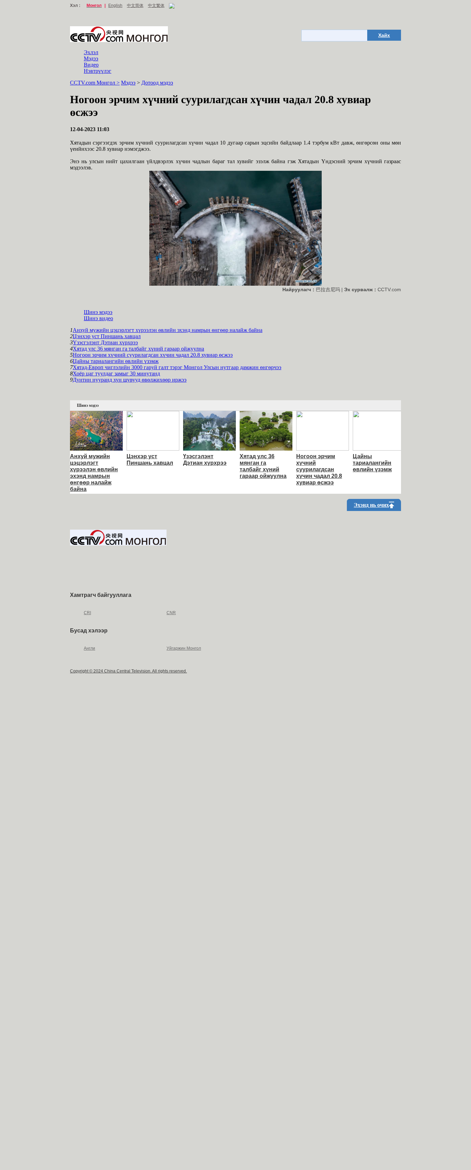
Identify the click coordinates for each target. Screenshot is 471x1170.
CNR (171, 612)
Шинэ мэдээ (98, 312)
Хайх (384, 35)
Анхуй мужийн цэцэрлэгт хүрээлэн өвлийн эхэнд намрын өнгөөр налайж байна (167, 330)
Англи (89, 648)
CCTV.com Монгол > (95, 83)
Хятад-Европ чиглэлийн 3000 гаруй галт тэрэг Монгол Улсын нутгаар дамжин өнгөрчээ (177, 367)
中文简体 (135, 5)
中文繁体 (156, 5)
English (115, 5)
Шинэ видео (98, 318)
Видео (91, 65)
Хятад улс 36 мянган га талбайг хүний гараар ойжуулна (138, 349)
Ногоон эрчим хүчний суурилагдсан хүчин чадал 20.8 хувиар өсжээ (153, 355)
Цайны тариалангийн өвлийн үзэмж (116, 361)
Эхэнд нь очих (371, 505)
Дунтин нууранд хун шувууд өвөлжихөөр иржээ (130, 380)
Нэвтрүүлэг (97, 71)
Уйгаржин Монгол (184, 648)
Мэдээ (91, 58)
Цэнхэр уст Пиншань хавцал (107, 336)
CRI (87, 612)
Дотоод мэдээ (157, 83)
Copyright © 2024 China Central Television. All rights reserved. (128, 671)
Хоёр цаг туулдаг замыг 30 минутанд (116, 373)
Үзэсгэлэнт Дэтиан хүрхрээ (105, 342)
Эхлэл (91, 52)
